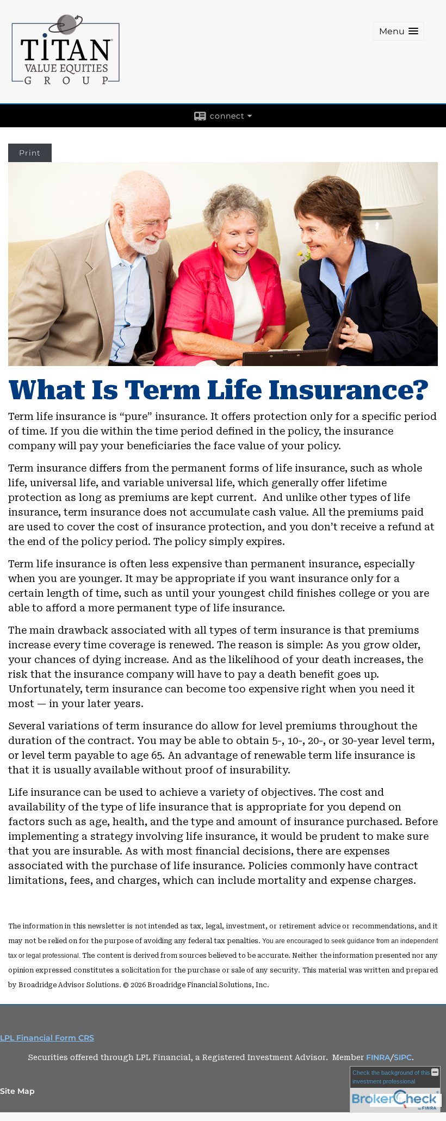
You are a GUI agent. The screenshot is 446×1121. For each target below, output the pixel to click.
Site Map (17, 1091)
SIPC (403, 1057)
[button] (398, 31)
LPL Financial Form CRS (47, 1038)
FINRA (378, 1057)
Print (30, 153)
